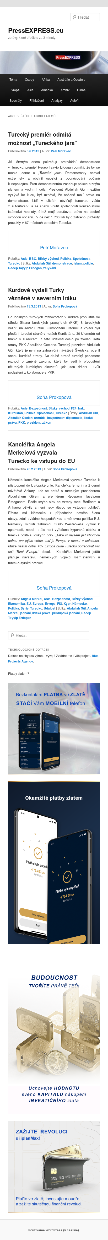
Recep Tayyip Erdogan (25, 268)
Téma (13, 79)
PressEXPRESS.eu (36, 30)
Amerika (47, 90)
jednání (25, 613)
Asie (30, 90)
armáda (40, 417)
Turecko (14, 263)
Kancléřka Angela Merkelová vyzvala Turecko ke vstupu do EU (41, 452)
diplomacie (74, 417)
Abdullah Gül (41, 263)
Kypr (67, 603)
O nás (81, 90)
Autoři (74, 100)
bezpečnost (55, 417)
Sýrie (25, 608)
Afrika (46, 79)
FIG (59, 603)
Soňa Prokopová (65, 306)
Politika (65, 258)
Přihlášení (36, 100)
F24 (74, 408)
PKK (21, 422)
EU (28, 603)
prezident (34, 422)
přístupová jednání (66, 613)
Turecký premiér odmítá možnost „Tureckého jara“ (43, 138)
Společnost (81, 258)
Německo (79, 603)
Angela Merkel (31, 598)
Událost (49, 608)
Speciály (15, 100)
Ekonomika (16, 603)
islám (78, 263)
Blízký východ (48, 258)
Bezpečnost (38, 408)
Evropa (14, 90)
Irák (81, 408)
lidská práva (41, 613)
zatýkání (49, 268)
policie (88, 263)
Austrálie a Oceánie (71, 79)
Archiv (65, 90)
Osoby (29, 79)
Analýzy (57, 100)
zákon (46, 422)
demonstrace (62, 263)
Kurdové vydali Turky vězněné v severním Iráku (42, 294)
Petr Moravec (61, 151)
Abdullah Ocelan (20, 417)
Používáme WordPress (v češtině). (54, 1230)
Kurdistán (15, 413)
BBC (32, 258)
